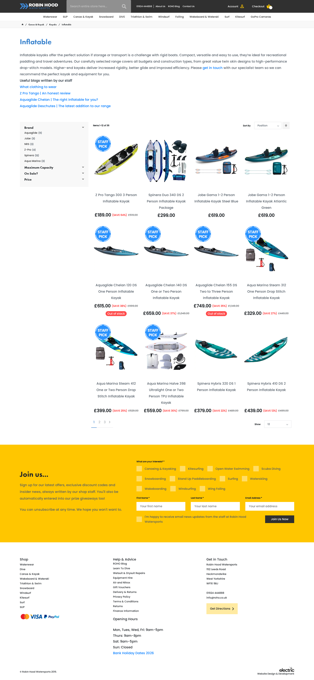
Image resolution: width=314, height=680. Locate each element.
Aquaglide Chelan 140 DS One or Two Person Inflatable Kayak (166, 291)
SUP (65, 17)
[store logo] (39, 6)
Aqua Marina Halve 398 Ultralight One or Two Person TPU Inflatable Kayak (166, 393)
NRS (29, 144)
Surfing (233, 479)
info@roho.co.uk (216, 597)
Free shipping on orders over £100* (258, 454)
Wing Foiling (216, 489)
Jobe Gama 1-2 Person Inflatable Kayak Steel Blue (216, 198)
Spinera (31, 155)
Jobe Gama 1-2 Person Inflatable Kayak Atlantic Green (266, 201)
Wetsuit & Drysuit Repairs (129, 573)
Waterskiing (258, 479)
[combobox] (99, 6)
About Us (160, 6)
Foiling (179, 17)
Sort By (247, 125)
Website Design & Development (275, 673)
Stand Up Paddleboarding (197, 479)
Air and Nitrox (121, 582)
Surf (227, 17)
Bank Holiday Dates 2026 (133, 653)
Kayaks (53, 24)
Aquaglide (33, 132)
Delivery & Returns (124, 592)
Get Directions (220, 609)
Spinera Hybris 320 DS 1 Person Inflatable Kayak (216, 386)
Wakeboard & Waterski (204, 17)
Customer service (178, 447)
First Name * (143, 497)
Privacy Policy (121, 597)
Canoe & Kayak (83, 17)
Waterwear (50, 17)
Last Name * (197, 497)
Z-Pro (30, 149)
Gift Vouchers (121, 587)
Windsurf (164, 17)
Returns (118, 606)
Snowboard (106, 17)
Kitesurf (240, 17)
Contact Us (188, 6)
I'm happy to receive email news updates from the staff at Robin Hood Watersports (195, 519)
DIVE (122, 17)
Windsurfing (187, 489)
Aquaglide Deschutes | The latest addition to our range (65, 106)
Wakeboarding (155, 489)
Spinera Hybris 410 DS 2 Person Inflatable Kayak (266, 386)
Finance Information (126, 611)
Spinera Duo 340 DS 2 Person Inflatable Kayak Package (166, 201)
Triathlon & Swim (141, 17)
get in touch (213, 67)
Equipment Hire (123, 578)
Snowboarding (155, 479)
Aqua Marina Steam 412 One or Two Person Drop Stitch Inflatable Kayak (116, 389)
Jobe (29, 138)
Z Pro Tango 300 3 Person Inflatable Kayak (116, 198)
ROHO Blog (174, 6)
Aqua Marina (34, 161)
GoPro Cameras (261, 17)
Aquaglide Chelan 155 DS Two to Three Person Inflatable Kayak (216, 291)
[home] (22, 24)
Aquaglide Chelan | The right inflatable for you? (59, 99)
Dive (22, 569)
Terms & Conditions (125, 601)
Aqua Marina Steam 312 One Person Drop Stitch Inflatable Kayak (266, 291)
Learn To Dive (121, 568)
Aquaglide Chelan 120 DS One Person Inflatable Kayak (116, 291)
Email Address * (253, 497)
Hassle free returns (112, 447)
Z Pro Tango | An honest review (45, 93)
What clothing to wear (38, 87)
